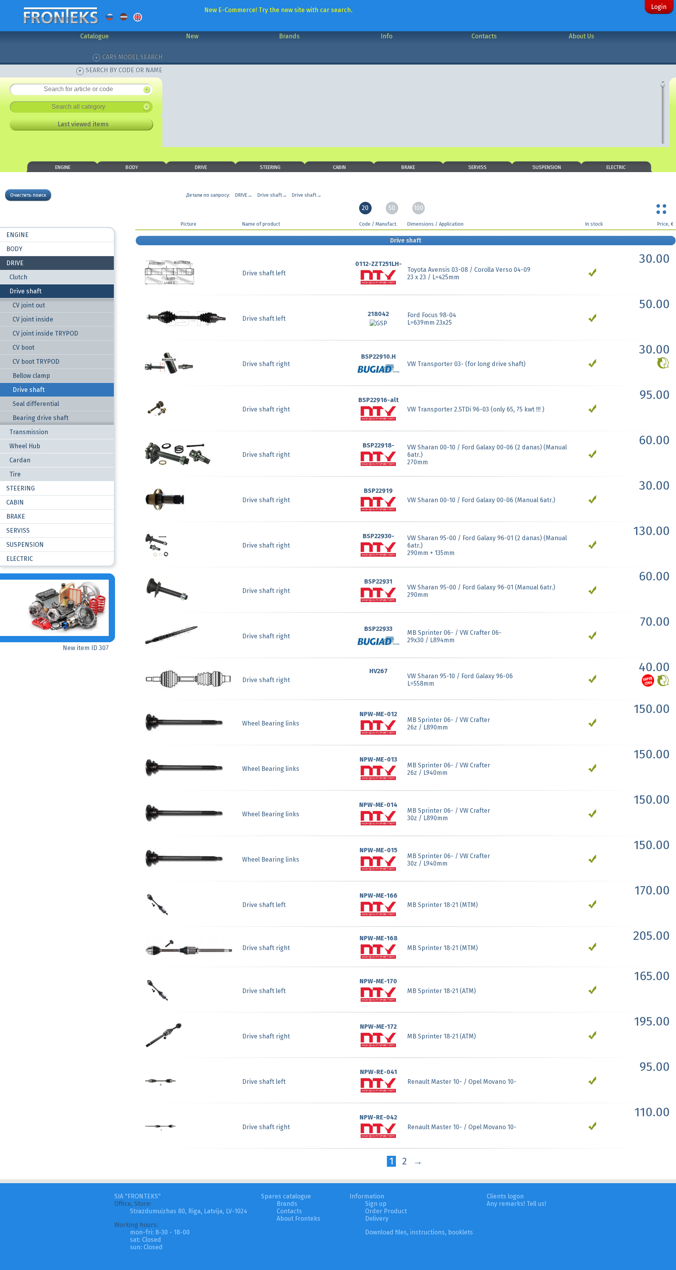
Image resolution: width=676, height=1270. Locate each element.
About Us (581, 36)
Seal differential (36, 404)
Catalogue (94, 36)
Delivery (376, 1218)
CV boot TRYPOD (36, 361)
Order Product (386, 1211)
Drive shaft (25, 291)
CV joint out (29, 305)
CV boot (23, 347)
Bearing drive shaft (40, 418)
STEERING (270, 167)
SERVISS (477, 167)
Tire (15, 474)
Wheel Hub (24, 446)
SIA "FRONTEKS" (137, 1196)
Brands (289, 36)
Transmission (28, 432)
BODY (132, 167)
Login (659, 7)
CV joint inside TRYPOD (45, 333)
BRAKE (408, 167)
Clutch (18, 277)
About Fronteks (298, 1218)
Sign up (376, 1203)
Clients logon (505, 1196)
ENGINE (62, 167)
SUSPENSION (546, 167)
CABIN (339, 167)
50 (391, 208)
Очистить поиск (28, 195)
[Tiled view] (662, 207)
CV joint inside (33, 319)
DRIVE (201, 167)
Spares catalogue (286, 1196)
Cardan (20, 460)
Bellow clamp (31, 375)
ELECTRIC (616, 167)
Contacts (484, 36)
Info (386, 36)
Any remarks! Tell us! (516, 1203)
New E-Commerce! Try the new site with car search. (278, 10)
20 (365, 208)
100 (418, 208)
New (192, 36)
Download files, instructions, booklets (419, 1232)
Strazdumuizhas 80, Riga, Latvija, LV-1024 (188, 1211)
